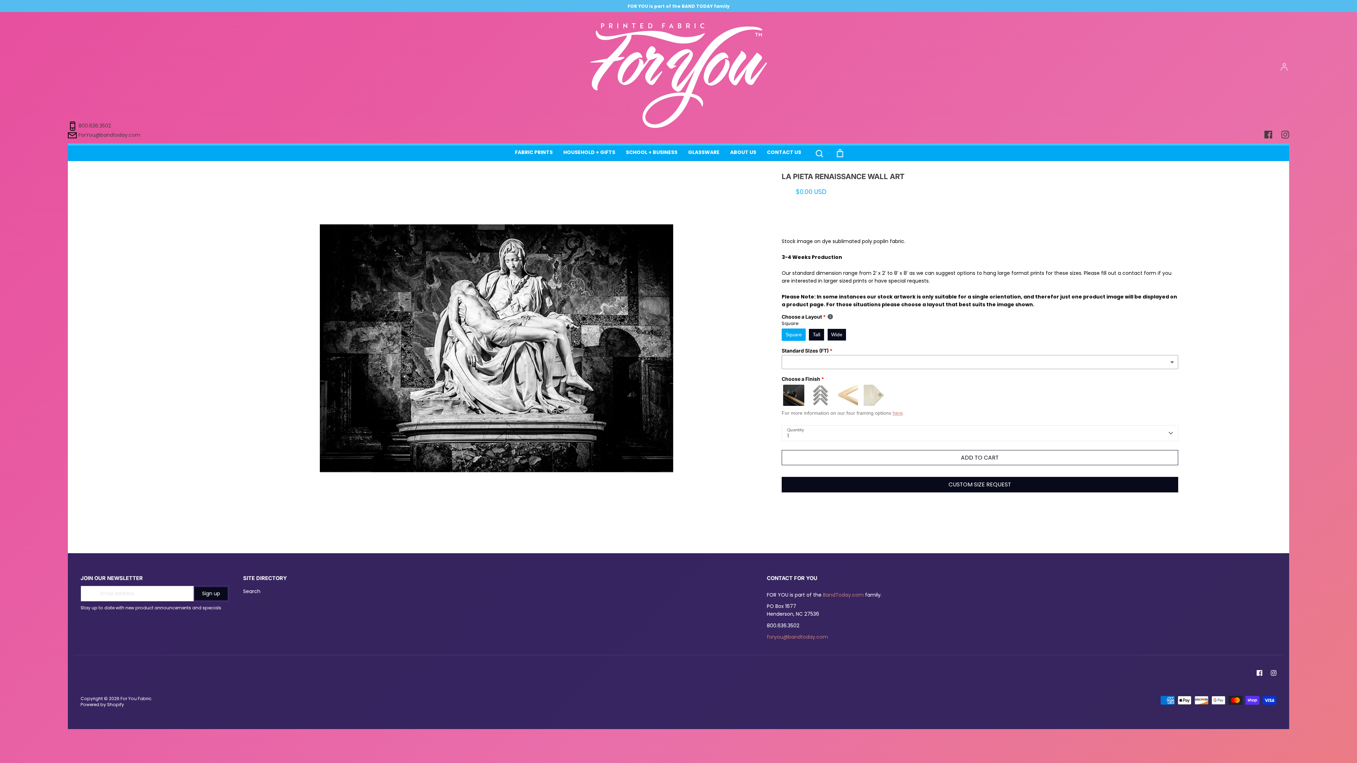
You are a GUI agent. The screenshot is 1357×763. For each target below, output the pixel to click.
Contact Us (784, 152)
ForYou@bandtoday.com (109, 134)
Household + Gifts (589, 152)
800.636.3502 (94, 125)
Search (251, 591)
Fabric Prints (534, 152)
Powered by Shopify (102, 705)
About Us (743, 152)
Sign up (211, 593)
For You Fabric (136, 699)
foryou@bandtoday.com (797, 636)
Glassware (703, 152)
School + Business (651, 152)
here (898, 413)
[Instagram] (1274, 673)
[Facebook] (1259, 673)
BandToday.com (843, 594)
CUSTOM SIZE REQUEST (979, 484)
